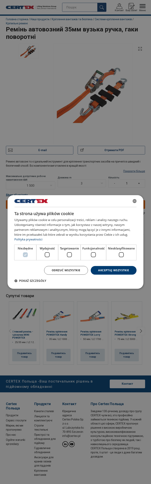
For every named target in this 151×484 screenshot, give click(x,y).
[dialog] (75, 242)
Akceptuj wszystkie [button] (113, 270)
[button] (30, 281)
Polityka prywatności (28, 239)
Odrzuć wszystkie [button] (66, 270)
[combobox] (135, 201)
